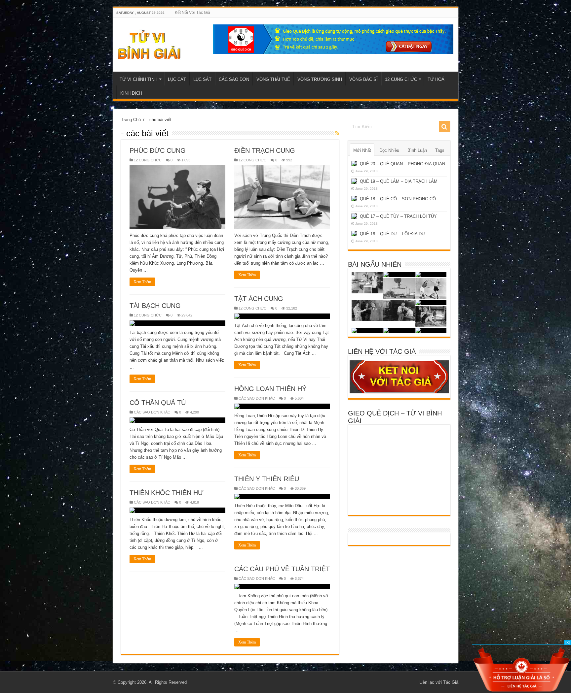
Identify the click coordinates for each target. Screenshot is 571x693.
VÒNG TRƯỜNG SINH (319, 79)
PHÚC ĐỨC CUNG (158, 150)
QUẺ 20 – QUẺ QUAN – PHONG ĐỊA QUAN (402, 163)
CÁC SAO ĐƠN (234, 79)
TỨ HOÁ (436, 79)
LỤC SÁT (202, 79)
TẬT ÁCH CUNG (258, 298)
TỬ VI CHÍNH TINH (138, 79)
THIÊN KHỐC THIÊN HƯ (167, 492)
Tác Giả (450, 682)
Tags (439, 150)
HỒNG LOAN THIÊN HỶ (270, 388)
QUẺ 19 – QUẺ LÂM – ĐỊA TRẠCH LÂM (399, 181)
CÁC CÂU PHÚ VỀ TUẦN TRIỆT (282, 569)
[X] (567, 642)
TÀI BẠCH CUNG (155, 305)
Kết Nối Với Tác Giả (192, 12)
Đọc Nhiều (389, 150)
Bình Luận (417, 150)
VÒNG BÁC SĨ (363, 79)
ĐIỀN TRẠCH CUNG (264, 150)
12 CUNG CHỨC (401, 79)
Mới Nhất (362, 150)
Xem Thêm (142, 282)
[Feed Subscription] (337, 133)
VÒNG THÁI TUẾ (273, 79)
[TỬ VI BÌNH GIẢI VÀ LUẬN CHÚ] (149, 43)
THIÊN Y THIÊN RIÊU (266, 478)
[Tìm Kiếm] (444, 126)
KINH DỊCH (131, 93)
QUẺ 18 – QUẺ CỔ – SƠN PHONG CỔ (398, 198)
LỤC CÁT (177, 79)
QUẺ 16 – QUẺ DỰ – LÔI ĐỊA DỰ (392, 233)
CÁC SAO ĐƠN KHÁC (257, 398)
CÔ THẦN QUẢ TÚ (158, 402)
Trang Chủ (131, 119)
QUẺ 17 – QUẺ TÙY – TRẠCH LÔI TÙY (398, 216)
